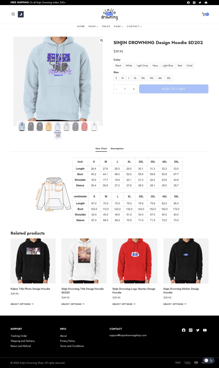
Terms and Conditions (72, 346)
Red (180, 65)
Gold (189, 65)
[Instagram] (194, 2)
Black (118, 65)
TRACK (106, 26)
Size (116, 72)
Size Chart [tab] (101, 148)
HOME (81, 26)
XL (135, 78)
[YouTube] (205, 2)
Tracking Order (19, 336)
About (63, 336)
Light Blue (168, 65)
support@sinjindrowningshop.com (128, 335)
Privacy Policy (67, 341)
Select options (21, 303)
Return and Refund (21, 346)
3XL (152, 78)
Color (117, 60)
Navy (155, 65)
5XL (169, 78)
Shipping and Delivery (23, 341)
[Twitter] (200, 2)
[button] (101, 40)
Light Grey (142, 65)
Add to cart (173, 89)
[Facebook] (188, 2)
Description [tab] (117, 148)
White (129, 65)
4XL (160, 78)
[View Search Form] (13, 14)
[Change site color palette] (21, 14)
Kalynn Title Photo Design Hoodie (30, 289)
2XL (143, 78)
